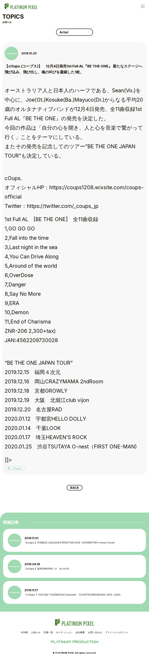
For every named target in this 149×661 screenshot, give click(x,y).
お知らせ (36, 632)
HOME (24, 632)
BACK (74, 488)
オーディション (64, 632)
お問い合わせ (95, 632)
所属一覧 (48, 632)
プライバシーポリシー (116, 632)
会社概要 (80, 632)
